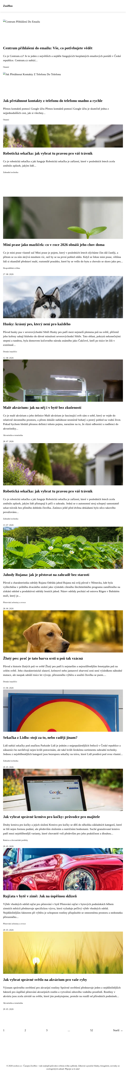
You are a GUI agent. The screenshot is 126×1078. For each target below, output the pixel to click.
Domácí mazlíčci (10, 352)
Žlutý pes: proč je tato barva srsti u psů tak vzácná (43, 658)
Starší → (118, 1030)
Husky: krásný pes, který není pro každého (37, 324)
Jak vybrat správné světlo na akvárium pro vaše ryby (45, 980)
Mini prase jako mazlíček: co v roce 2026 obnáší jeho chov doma (53, 245)
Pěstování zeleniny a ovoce (14, 602)
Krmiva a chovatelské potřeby (15, 840)
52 (91, 1030)
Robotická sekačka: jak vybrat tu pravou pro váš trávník (48, 153)
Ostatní (6, 67)
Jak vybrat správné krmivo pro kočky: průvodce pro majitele (51, 817)
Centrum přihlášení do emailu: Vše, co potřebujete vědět (47, 48)
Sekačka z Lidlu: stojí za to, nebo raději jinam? (40, 738)
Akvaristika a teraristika (13, 435)
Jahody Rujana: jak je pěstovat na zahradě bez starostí (46, 575)
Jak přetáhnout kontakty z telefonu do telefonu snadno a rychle (52, 101)
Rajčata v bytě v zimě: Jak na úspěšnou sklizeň (40, 896)
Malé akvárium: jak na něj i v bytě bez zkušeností (42, 408)
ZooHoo (8, 5)
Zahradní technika (10, 172)
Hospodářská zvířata (11, 268)
